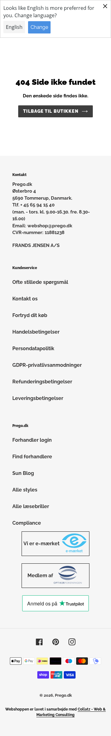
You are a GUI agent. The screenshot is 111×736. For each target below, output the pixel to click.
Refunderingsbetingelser (42, 382)
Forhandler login (32, 440)
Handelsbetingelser (36, 332)
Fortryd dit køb (29, 315)
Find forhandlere (32, 457)
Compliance (26, 523)
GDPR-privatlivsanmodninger (47, 365)
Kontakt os (25, 299)
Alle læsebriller (30, 506)
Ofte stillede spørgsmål (40, 282)
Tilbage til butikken (50, 111)
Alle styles (24, 490)
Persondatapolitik (33, 348)
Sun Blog (23, 473)
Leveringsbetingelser (37, 398)
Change (39, 27)
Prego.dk (63, 695)
